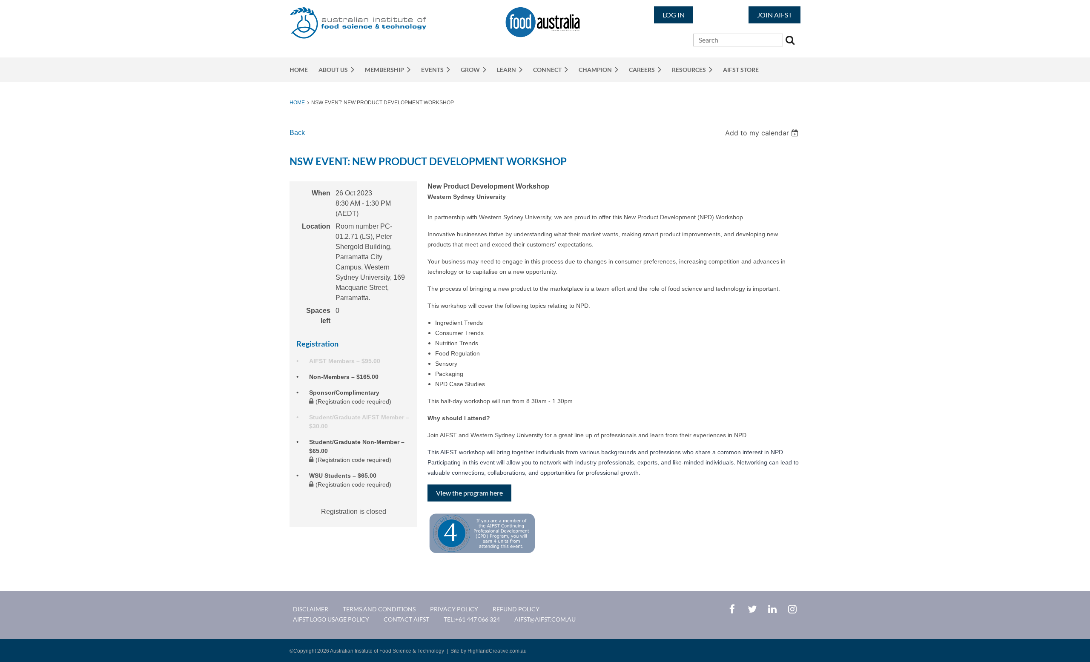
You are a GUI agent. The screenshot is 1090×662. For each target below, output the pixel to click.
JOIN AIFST (774, 15)
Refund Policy (516, 609)
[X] (752, 609)
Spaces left (318, 315)
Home (297, 103)
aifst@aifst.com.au (545, 619)
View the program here (469, 493)
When (321, 193)
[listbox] (762, 133)
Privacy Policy (454, 609)
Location (316, 226)
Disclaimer (310, 609)
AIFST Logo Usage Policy (331, 619)
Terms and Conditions (379, 609)
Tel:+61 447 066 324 (472, 619)
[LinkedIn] (772, 609)
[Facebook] (732, 609)
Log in (674, 15)
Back (297, 132)
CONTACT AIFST (406, 619)
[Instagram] (792, 609)
